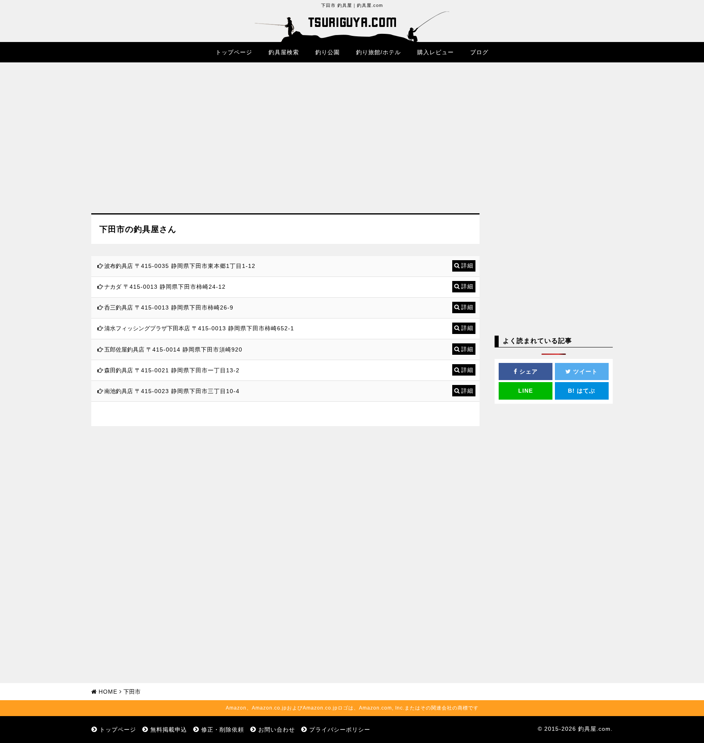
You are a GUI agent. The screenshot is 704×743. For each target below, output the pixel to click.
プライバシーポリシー (339, 729)
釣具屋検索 (283, 52)
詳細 (467, 265)
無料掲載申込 (168, 729)
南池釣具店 (118, 391)
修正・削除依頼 (222, 729)
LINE (525, 390)
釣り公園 (327, 52)
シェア (527, 371)
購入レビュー (435, 52)
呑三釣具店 (118, 307)
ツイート (584, 371)
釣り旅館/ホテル (378, 52)
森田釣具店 (118, 370)
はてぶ (581, 390)
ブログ (479, 52)
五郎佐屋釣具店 (124, 349)
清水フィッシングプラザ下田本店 (147, 328)
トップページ (234, 52)
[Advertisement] (285, 144)
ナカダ (112, 286)
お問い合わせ (276, 729)
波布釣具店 (118, 266)
